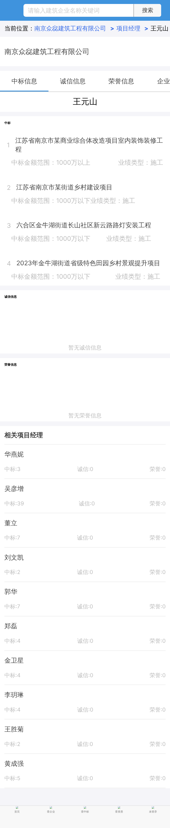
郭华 (10, 591)
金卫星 (14, 660)
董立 (10, 523)
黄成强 (14, 763)
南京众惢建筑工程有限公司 (74, 28)
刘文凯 (14, 557)
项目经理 (132, 28)
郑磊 (10, 626)
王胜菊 (14, 729)
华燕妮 (14, 454)
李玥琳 (14, 695)
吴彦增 (14, 488)
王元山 (159, 28)
